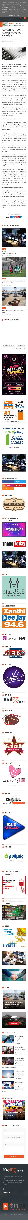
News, (19, 214)
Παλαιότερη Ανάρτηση (17, 348)
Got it (19, 15)
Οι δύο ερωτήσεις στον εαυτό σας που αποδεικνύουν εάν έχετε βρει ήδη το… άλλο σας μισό (20, 1050)
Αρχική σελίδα (21, 345)
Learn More (11, 15)
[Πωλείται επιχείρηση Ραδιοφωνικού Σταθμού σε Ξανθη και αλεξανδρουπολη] (13, 252)
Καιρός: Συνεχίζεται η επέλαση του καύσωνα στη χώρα (14, 311)
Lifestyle (7, 1104)
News (11, 23)
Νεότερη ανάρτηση (9, 345)
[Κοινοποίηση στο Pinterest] (19, 217)
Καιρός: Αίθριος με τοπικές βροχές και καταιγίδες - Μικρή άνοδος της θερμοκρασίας (19, 1074)
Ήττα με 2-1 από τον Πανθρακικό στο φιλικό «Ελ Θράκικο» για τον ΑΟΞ (13, 281)
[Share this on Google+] (16, 217)
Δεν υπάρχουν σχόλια (8, 41)
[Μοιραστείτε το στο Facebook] (11, 217)
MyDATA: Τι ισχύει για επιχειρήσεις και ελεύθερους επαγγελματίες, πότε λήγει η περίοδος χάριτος (13, 1086)
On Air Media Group (8, 1216)
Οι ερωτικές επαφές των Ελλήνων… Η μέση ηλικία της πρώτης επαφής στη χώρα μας (20, 1039)
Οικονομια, (14, 214)
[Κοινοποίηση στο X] (13, 217)
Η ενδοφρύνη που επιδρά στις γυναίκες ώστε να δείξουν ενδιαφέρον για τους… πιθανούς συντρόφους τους (14, 1111)
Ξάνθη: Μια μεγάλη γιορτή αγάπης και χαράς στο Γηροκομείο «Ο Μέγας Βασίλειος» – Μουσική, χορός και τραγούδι (13, 1062)
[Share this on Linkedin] (21, 217)
